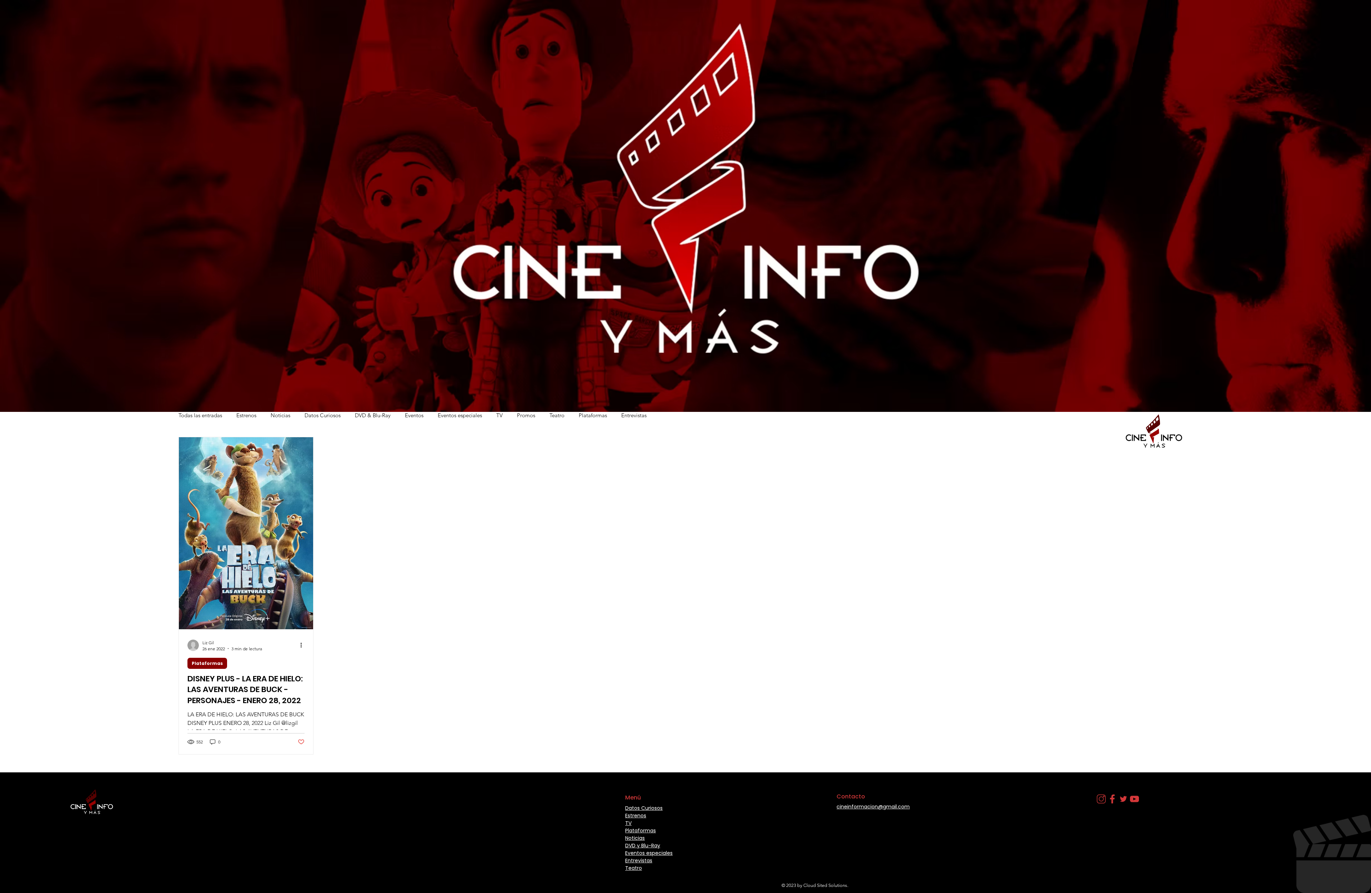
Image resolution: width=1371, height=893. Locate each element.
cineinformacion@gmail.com (873, 806)
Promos (526, 415)
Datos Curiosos (323, 415)
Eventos (414, 415)
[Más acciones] (303, 645)
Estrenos (246, 415)
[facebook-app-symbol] (1112, 798)
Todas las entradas (200, 415)
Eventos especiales (460, 415)
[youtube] (1134, 798)
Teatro (556, 415)
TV (499, 415)
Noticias (280, 415)
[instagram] (1101, 798)
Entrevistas (634, 415)
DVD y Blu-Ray (642, 845)
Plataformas (593, 415)
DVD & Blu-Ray (373, 415)
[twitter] (1123, 798)
